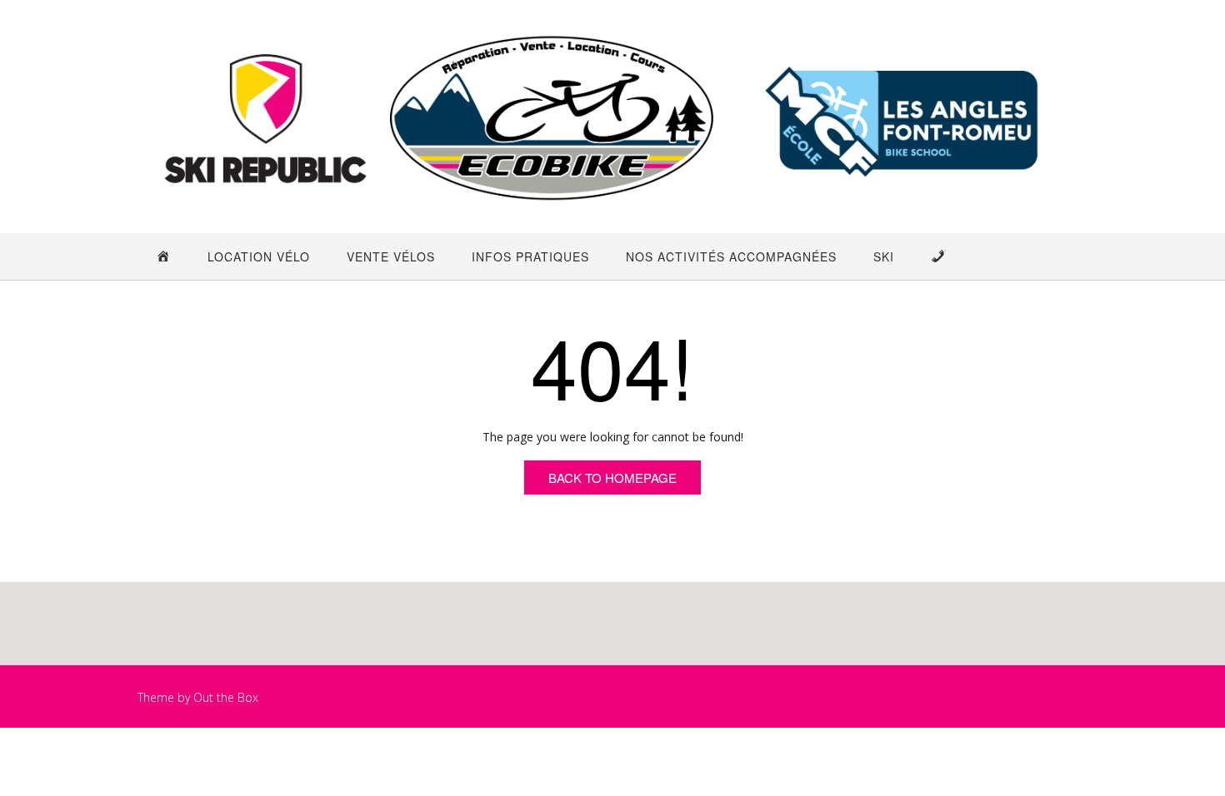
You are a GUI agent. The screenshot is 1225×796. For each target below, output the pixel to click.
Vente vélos (391, 256)
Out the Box (225, 697)
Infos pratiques (530, 256)
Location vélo (259, 256)
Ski (883, 256)
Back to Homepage (612, 477)
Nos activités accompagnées (731, 256)
